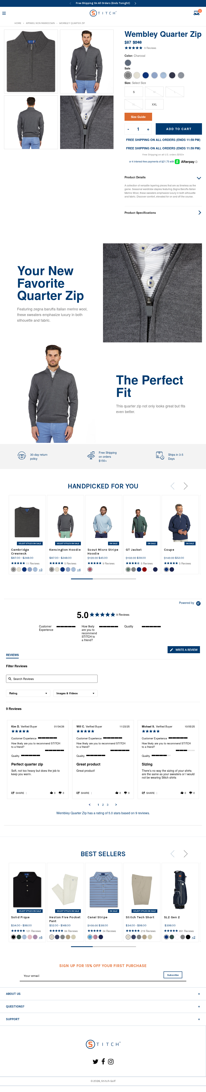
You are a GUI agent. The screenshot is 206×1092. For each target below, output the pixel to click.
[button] (19, 793)
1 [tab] (82, 946)
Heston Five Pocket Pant (65, 919)
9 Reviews (150, 48)
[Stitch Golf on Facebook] (103, 1062)
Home (17, 23)
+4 (79, 569)
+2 (193, 937)
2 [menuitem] (103, 805)
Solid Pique (20, 917)
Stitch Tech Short (140, 917)
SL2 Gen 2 (172, 917)
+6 (40, 937)
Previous (174, 486)
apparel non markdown (40, 23)
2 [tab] (103, 946)
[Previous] (70, 3)
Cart (200, 11)
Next (183, 486)
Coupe (169, 550)
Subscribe (173, 975)
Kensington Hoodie (65, 550)
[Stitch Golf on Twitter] (96, 1062)
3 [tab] (125, 946)
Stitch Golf (108, 1081)
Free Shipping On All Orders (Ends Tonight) (103, 3)
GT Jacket (134, 550)
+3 (40, 569)
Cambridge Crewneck (20, 551)
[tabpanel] (27, 534)
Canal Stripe (98, 917)
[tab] (184, 649)
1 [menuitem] (98, 805)
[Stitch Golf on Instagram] (110, 1062)
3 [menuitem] (107, 805)
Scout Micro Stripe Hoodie (103, 551)
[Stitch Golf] (103, 1044)
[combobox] (28, 693)
